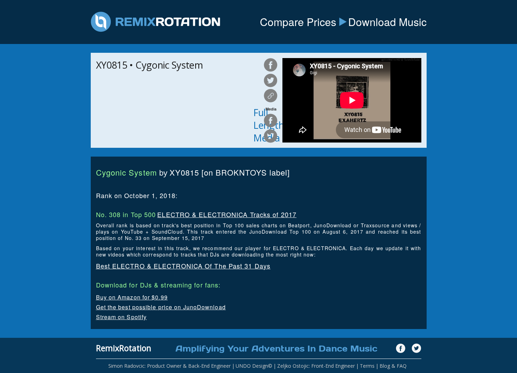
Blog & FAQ (393, 365)
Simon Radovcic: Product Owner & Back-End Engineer (169, 365)
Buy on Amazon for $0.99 (132, 297)
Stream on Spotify (121, 317)
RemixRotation (123, 348)
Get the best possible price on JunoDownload (161, 307)
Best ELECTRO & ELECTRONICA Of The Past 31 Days (183, 265)
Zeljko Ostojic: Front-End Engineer (316, 365)
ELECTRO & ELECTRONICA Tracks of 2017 (226, 214)
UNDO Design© (254, 365)
